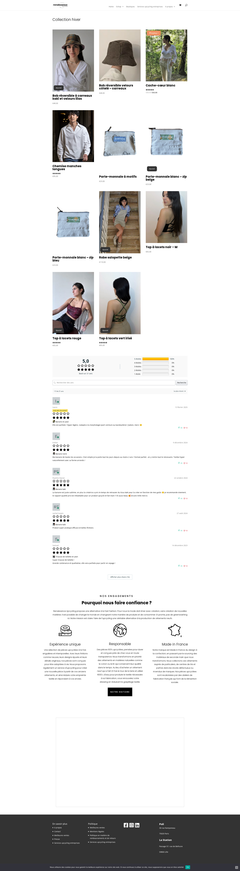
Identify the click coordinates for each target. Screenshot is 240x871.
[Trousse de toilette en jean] (54, 556)
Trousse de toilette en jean (67, 556)
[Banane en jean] (54, 422)
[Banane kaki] (54, 489)
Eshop (118, 6)
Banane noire (61, 454)
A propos (169, 6)
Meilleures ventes (61, 835)
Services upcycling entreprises (150, 6)
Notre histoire (120, 691)
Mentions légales (97, 831)
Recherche (181, 382)
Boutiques (130, 6)
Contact (57, 831)
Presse (57, 839)
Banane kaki (61, 489)
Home (111, 6)
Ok (188, 867)
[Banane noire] (54, 454)
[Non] (236, 867)
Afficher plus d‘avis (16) (120, 577)
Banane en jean (62, 422)
